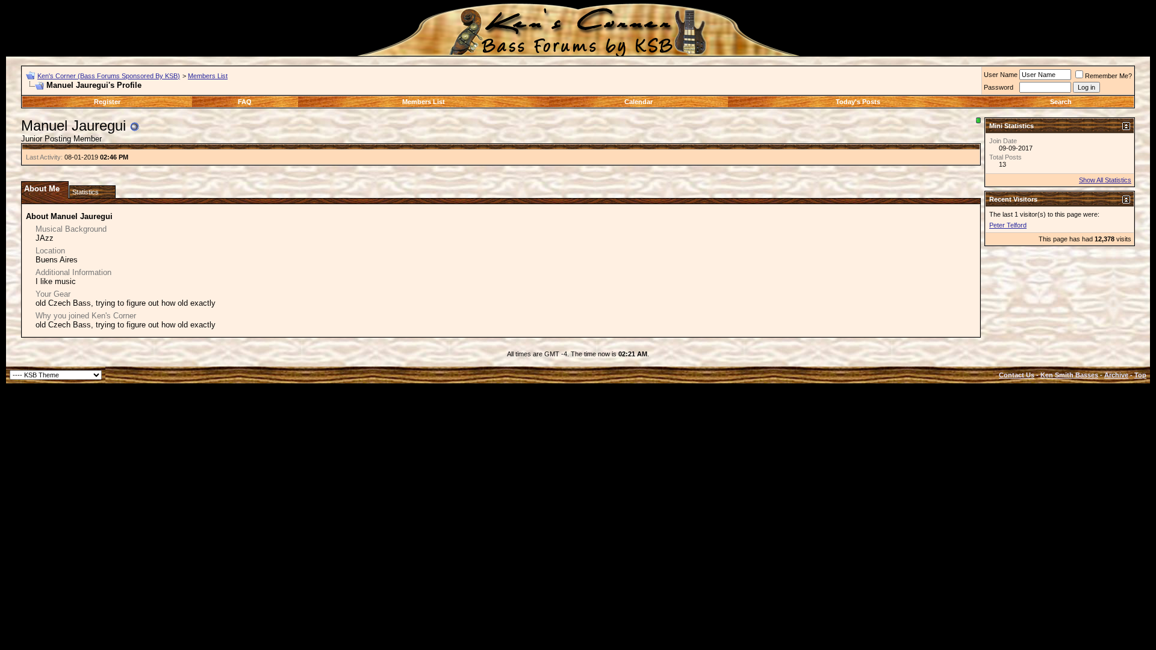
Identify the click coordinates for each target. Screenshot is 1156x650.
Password (998, 87)
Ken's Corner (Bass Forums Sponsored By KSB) (108, 75)
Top (1140, 375)
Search (1061, 101)
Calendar (638, 101)
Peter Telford (1008, 225)
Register (107, 101)
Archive (1116, 375)
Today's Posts (858, 101)
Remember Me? (1108, 75)
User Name (1001, 74)
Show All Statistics (1105, 180)
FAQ (245, 101)
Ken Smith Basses (1069, 375)
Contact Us (1016, 375)
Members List (208, 75)
